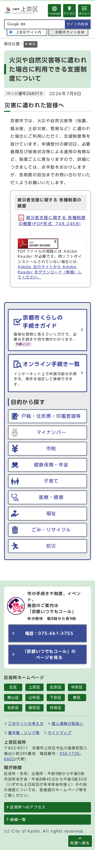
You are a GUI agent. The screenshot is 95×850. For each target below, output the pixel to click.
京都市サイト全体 (70, 32)
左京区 (56, 687)
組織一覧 (18, 819)
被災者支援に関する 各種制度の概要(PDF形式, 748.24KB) (52, 221)
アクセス (69, 13)
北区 (13, 687)
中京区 (77, 687)
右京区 (13, 707)
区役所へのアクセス (28, 807)
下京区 (56, 697)
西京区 (35, 707)
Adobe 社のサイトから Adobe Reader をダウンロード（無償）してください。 (50, 272)
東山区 (13, 697)
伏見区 (56, 707)
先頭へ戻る (80, 843)
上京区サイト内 (29, 32)
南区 (77, 697)
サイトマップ (60, 733)
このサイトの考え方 (26, 723)
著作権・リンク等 (24, 733)
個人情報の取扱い (67, 723)
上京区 (35, 687)
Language (54, 13)
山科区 (35, 697)
